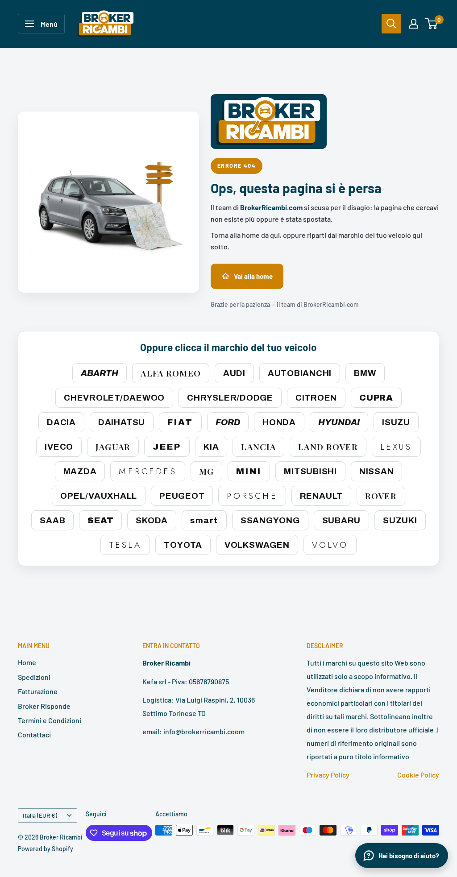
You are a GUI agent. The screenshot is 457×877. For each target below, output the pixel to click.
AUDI (234, 373)
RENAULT (321, 496)
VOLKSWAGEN (257, 545)
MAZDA (80, 471)
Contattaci (34, 734)
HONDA (279, 422)
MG (206, 471)
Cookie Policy (418, 774)
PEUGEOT (181, 496)
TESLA (125, 545)
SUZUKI (400, 520)
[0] (431, 23)
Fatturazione (38, 691)
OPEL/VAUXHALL (98, 496)
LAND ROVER (327, 446)
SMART (204, 520)
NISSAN (376, 471)
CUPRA (376, 397)
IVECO (59, 446)
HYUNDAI (339, 422)
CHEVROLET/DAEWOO (114, 397)
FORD (228, 422)
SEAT (100, 520)
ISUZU (396, 422)
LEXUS (396, 447)
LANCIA (258, 446)
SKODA (152, 520)
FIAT (180, 422)
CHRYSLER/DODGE (230, 397)
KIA (211, 446)
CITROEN (316, 397)
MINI (249, 471)
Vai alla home (253, 276)
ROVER (381, 495)
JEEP (167, 446)
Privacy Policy (328, 774)
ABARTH (99, 373)
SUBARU (341, 520)
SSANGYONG (270, 520)
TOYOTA (183, 545)
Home (27, 662)
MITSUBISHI (310, 471)
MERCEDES (147, 471)
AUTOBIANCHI (300, 373)
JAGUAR (113, 446)
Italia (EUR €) (40, 815)
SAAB (52, 520)
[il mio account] (413, 24)
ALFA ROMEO (170, 373)
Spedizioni (34, 677)
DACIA (61, 422)
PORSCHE (252, 496)
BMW (365, 373)
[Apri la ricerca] (391, 23)
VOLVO (330, 545)
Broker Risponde (44, 706)
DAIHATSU (121, 422)
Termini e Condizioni (49, 720)
